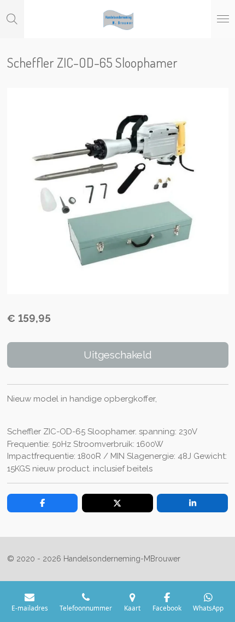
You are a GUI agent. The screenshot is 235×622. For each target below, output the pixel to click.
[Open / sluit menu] (223, 19)
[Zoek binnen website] (12, 19)
